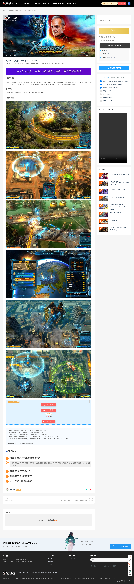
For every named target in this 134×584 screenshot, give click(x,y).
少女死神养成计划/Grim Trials (110, 87)
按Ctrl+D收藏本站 (121, 546)
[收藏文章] (82, 489)
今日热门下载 (105, 77)
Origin (23, 572)
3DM (19, 572)
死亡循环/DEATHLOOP (117, 220)
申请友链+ (55, 572)
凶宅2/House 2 (107, 94)
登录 (55, 520)
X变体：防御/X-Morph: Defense (21, 61)
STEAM (29, 572)
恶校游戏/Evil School (108, 91)
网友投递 (11, 63)
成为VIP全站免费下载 (110, 3)
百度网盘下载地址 (48, 405)
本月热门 (123, 77)
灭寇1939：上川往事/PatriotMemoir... (113, 84)
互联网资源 (41, 572)
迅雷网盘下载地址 (48, 410)
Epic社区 (50, 565)
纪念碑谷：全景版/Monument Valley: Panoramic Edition (77, 500)
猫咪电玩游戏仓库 (13, 10)
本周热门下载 (115, 77)
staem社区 (51, 561)
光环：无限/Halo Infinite (117, 197)
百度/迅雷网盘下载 (115, 68)
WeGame (34, 572)
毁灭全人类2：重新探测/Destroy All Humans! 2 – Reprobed (118, 207)
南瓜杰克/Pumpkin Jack (117, 212)
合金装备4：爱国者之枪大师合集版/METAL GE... (115, 81)
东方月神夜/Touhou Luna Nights (119, 174)
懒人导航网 (48, 572)
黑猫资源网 (71, 558)
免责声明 (50, 558)
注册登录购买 (49, 421)
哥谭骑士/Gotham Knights (117, 189)
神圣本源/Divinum (107, 97)
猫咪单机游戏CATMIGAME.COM (20, 543)
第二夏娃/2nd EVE (107, 101)
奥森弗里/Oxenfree (10, 500)
